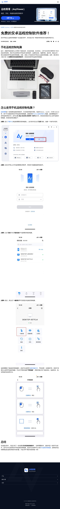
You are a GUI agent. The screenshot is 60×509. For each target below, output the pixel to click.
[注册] (30, 143)
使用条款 (33, 505)
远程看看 (3, 112)
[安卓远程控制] (30, 79)
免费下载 (9, 18)
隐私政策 (27, 505)
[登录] (30, 199)
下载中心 (10, 121)
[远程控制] (30, 334)
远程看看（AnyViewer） (5, 27)
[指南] (30, 406)
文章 (12, 27)
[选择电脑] (30, 266)
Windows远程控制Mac (38, 114)
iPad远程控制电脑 (45, 447)
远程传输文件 (34, 368)
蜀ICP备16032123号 (30, 503)
